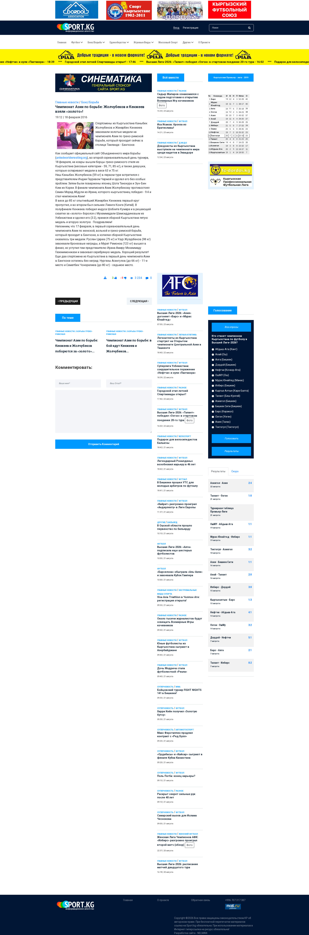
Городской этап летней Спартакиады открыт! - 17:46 (44, 62)
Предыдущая (68, 301)
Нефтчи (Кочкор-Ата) (228, 369)
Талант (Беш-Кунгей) (227, 395)
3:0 (250, 587)
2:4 (250, 483)
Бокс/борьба (95, 42)
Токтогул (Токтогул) (227, 427)
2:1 (250, 650)
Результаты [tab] (218, 471)
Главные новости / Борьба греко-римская (73, 333)
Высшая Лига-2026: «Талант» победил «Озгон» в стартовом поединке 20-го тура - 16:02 (149, 62)
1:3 (250, 599)
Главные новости (166, 91)
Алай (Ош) (221, 354)
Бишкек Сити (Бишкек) (228, 406)
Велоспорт (185, 436)
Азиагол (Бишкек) (225, 401)
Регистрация (190, 27)
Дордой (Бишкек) (225, 364)
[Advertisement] (180, 217)
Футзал (183, 479)
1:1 (250, 524)
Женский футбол (188, 834)
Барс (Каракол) (224, 411)
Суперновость (165, 687)
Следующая (139, 301)
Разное (182, 91)
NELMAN (202, 933)
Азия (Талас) (222, 421)
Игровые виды (142, 42)
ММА (178, 687)
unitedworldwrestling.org (71, 157)
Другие (186, 42)
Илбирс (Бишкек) (225, 385)
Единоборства (118, 42)
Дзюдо (183, 143)
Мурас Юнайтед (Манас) (229, 380)
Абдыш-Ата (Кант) (226, 349)
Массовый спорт (168, 42)
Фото (162, 105)
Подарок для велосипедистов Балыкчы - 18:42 (250, 62)
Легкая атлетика (188, 335)
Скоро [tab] (235, 471)
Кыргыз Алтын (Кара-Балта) (232, 390)
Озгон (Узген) (223, 416)
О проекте (204, 42)
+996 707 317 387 (235, 900)
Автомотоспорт (185, 730)
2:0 (250, 574)
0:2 (250, 662)
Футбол (75, 42)
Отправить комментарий (103, 444)
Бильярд (172, 522)
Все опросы (231, 327)
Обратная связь (200, 900)
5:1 (250, 637)
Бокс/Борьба (90, 102)
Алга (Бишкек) (223, 359)
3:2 (250, 549)
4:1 (250, 612)
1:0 (250, 495)
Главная (61, 42)
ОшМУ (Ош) (222, 375)
